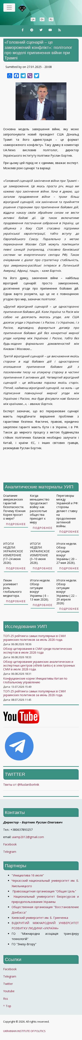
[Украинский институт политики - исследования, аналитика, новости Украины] (28, 8)
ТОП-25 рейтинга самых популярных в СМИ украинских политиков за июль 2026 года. (34, 638)
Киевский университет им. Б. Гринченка (40, 918)
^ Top (7, 1006)
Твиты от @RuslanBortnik (21, 784)
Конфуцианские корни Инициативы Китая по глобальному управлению (35, 680)
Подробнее (16, 524)
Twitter (8, 984)
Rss (5, 999)
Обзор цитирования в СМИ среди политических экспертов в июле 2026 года (37, 650)
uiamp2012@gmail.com (28, 837)
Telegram (9, 852)
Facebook (10, 844)
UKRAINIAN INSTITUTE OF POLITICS (24, 1031)
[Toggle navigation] (9, 7)
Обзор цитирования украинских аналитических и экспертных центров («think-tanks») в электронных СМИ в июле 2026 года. (39, 665)
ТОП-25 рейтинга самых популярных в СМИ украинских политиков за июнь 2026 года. (34, 693)
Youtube (9, 991)
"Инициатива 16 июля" (28, 875)
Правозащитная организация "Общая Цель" (44, 891)
